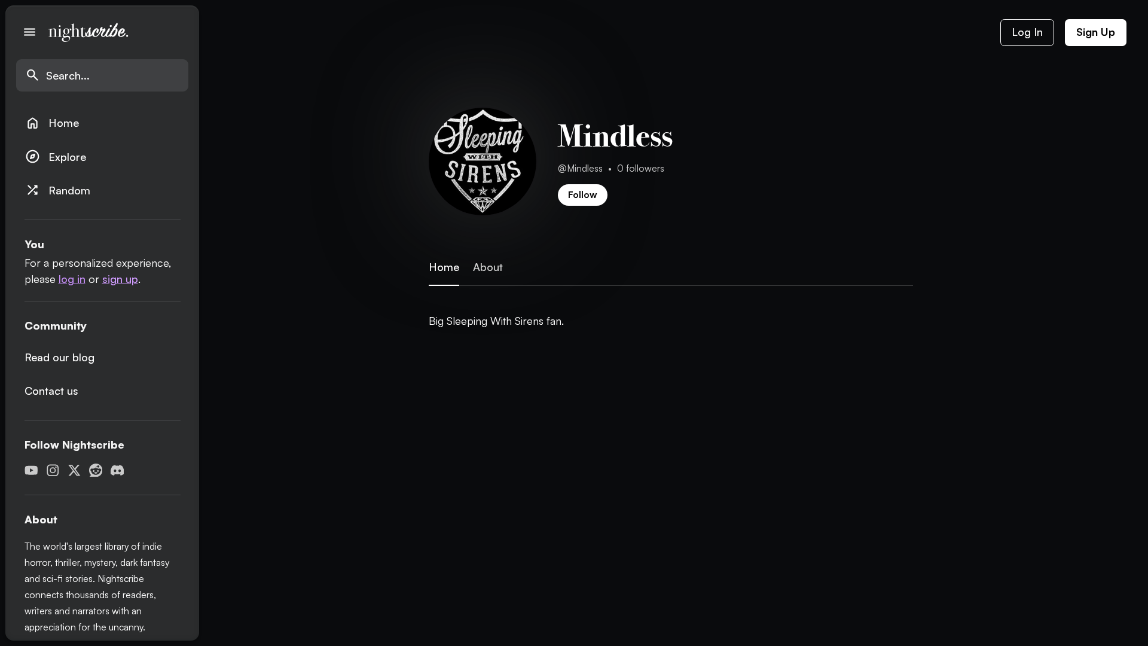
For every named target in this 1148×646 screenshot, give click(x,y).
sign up (120, 278)
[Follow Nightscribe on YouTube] (31, 470)
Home (52, 123)
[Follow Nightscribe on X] (74, 470)
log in (72, 278)
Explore (56, 156)
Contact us (51, 390)
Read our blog (59, 357)
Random (58, 190)
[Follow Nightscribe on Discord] (117, 470)
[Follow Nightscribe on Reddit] (96, 470)
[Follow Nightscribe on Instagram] (53, 470)
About (488, 267)
